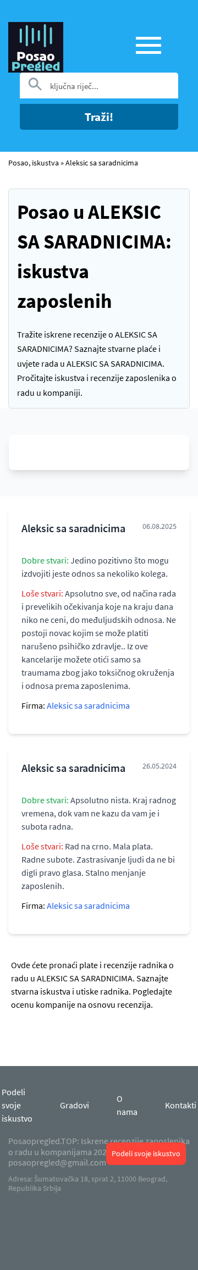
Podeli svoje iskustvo (146, 1153)
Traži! (99, 116)
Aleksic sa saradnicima (101, 163)
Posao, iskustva (33, 163)
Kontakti (180, 1105)
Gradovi (74, 1105)
